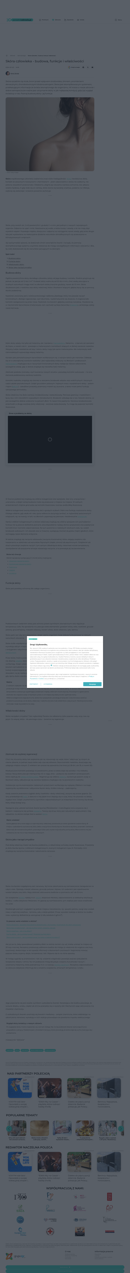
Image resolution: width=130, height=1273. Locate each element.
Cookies (41, 678)
